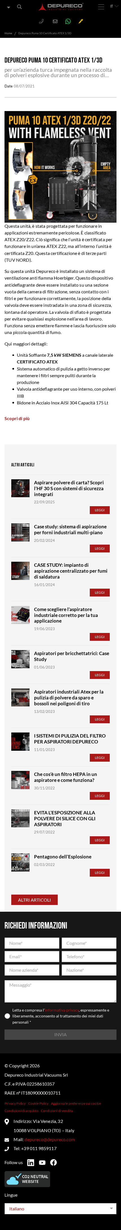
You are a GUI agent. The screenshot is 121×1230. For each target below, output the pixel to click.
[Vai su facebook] (53, 1162)
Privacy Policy (15, 1103)
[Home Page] (61, 7)
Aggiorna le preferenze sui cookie (76, 1103)
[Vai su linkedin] (30, 1163)
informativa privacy (62, 1010)
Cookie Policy (38, 1103)
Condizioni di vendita (57, 1111)
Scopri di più (17, 418)
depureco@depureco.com (49, 1139)
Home (8, 33)
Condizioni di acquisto (22, 1111)
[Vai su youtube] (42, 1163)
